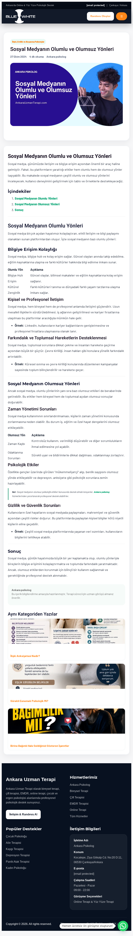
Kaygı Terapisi (14, 849)
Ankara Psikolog (80, 784)
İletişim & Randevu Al (23, 814)
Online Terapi (78, 809)
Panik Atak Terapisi (17, 861)
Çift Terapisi (77, 797)
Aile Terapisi (13, 842)
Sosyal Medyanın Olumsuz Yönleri (37, 204)
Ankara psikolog (101, 492)
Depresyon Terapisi (18, 855)
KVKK (112, 923)
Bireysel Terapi (79, 791)
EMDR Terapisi (79, 803)
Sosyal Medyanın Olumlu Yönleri (36, 198)
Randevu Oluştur (100, 16)
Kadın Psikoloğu (16, 867)
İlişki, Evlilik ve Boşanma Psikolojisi (28, 42)
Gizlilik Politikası (96, 923)
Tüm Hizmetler (79, 816)
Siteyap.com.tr (69, 923)
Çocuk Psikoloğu (16, 836)
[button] (123, 926)
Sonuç (19, 210)
